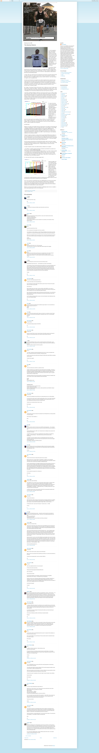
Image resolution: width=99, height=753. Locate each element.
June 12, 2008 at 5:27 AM (31, 317)
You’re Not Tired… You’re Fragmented (67, 132)
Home (41, 737)
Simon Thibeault (29, 683)
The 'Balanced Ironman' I (65, 89)
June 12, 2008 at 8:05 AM (31, 407)
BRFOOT (28, 213)
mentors (62, 108)
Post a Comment (28, 735)
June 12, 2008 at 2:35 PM (31, 476)
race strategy (63, 117)
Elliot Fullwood (29, 621)
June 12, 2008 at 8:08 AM (31, 421)
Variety (62, 74)
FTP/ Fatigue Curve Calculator (66, 81)
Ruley (28, 303)
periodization (63, 115)
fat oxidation (28, 191)
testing (31, 191)
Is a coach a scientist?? (65, 147)
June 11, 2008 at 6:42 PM (31, 257)
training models (63, 123)
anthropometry (63, 95)
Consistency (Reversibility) (65, 73)
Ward (28, 364)
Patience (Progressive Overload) (66, 72)
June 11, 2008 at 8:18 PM (31, 300)
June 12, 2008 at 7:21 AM (31, 381)
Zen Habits (63, 134)
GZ (27, 260)
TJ (27, 340)
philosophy (63, 116)
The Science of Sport (65, 138)
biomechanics (63, 99)
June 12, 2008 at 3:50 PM (31, 491)
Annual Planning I (64, 86)
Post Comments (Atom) (32, 739)
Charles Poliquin (64, 159)
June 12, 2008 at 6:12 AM (31, 337)
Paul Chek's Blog (64, 131)
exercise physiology (64, 103)
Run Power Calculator (64, 82)
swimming (62, 120)
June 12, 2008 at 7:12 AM (31, 361)
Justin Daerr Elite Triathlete (66, 157)
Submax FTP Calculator (65, 80)
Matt (27, 424)
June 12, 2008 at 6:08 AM (31, 327)
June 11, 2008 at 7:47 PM (31, 275)
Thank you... (63, 143)
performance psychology (65, 114)
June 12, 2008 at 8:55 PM (31, 545)
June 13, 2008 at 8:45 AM (31, 559)
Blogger (53, 745)
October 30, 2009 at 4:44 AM (31, 702)
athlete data (63, 96)
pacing (62, 113)
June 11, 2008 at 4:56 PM (31, 240)
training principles (64, 124)
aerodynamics (63, 93)
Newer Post (26, 737)
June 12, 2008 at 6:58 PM (31, 508)
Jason (28, 243)
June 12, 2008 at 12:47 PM (31, 451)
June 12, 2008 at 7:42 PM (31, 519)
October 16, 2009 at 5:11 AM (31, 658)
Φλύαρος (28, 722)
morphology (63, 109)
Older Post (55, 737)
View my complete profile (64, 68)
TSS (62, 127)
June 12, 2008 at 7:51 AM (31, 390)
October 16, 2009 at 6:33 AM (31, 680)
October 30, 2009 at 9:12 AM (31, 719)
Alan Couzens (29, 278)
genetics (62, 106)
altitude (62, 94)
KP (27, 196)
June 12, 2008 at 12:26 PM (31, 441)
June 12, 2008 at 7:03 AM (31, 346)
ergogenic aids (63, 102)
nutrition (62, 110)
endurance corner (64, 101)
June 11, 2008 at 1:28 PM (31, 210)
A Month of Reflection (64, 135)
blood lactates (63, 100)
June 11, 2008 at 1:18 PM (31, 202)
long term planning (64, 107)
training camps (63, 122)
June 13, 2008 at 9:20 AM (31, 588)
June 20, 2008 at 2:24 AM (31, 626)
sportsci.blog (64, 142)
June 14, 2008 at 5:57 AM (31, 598)
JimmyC (28, 479)
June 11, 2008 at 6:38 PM (31, 247)
